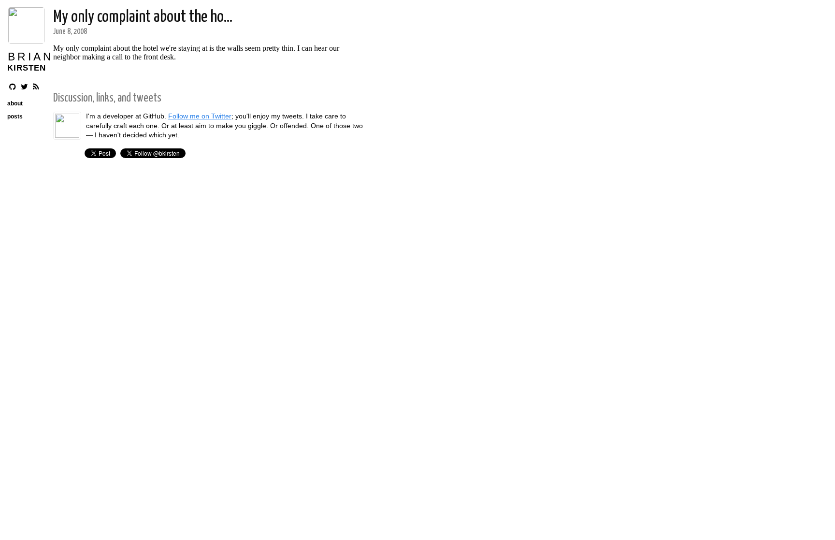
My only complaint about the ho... (142, 17)
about (15, 103)
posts (15, 116)
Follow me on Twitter (199, 116)
